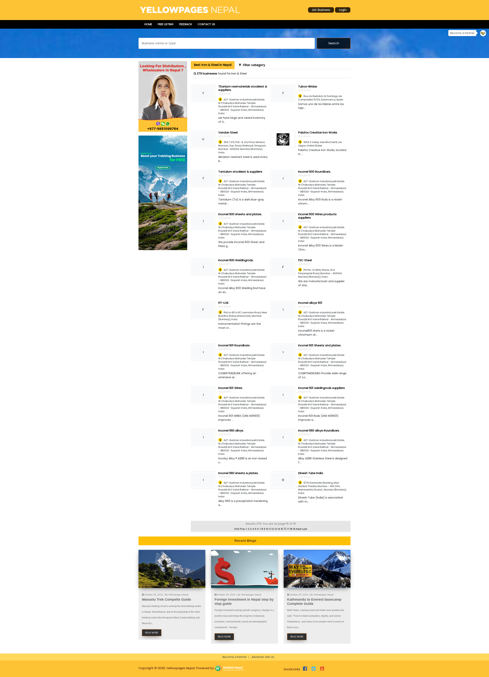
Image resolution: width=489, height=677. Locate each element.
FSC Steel (305, 260)
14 (279, 529)
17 (288, 529)
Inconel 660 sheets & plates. (238, 473)
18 (291, 529)
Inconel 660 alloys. (231, 430)
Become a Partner (235, 657)
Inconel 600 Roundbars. (314, 172)
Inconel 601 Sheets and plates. (319, 345)
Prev (242, 529)
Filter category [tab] (253, 65)
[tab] (213, 65)
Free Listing (165, 24)
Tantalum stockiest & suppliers (240, 172)
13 (275, 529)
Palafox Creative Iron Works (317, 132)
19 (294, 529)
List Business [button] (321, 10)
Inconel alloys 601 (310, 303)
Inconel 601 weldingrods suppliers (321, 388)
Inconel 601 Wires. (230, 388)
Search (333, 43)
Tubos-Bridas (307, 86)
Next (298, 529)
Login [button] (343, 10)
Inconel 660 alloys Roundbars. (319, 430)
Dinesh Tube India (310, 473)
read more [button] (151, 632)
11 (270, 529)
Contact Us (206, 24)
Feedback (185, 24)
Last (304, 529)
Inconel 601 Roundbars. (234, 345)
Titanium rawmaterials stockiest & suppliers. (242, 88)
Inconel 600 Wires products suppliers (317, 216)
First (236, 529)
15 (282, 529)
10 (267, 529)
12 (272, 529)
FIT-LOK (223, 303)
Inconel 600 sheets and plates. (240, 214)
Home (148, 24)
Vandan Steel (228, 132)
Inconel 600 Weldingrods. (235, 260)
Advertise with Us (263, 657)
